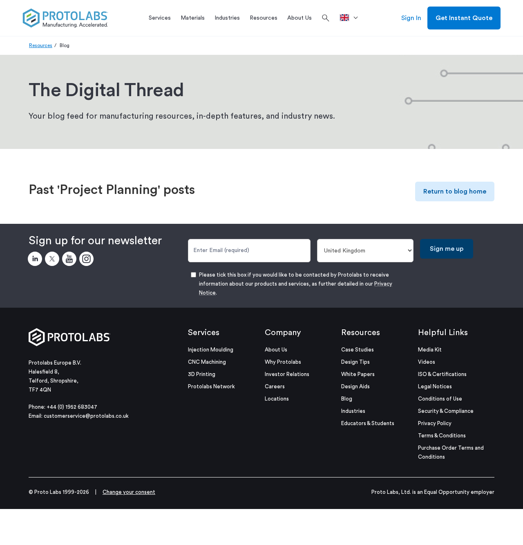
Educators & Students (367, 423)
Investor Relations (287, 374)
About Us (276, 349)
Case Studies (357, 349)
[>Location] (351, 18)
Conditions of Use (440, 398)
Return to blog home (454, 191)
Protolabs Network (211, 386)
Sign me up (446, 248)
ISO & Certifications (442, 374)
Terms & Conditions (442, 435)
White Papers (358, 374)
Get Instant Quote (464, 18)
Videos (426, 362)
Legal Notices (435, 386)
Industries (353, 411)
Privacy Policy (434, 423)
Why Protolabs (283, 362)
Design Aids (355, 386)
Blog (346, 398)
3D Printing (201, 374)
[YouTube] (70, 260)
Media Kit (430, 349)
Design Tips (355, 362)
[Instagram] (88, 260)
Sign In (411, 18)
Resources (40, 45)
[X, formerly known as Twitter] (53, 260)
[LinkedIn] (36, 260)
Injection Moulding (210, 349)
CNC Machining (207, 362)
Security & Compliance (446, 411)
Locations (277, 398)
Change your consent (129, 492)
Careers (275, 386)
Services (203, 333)
